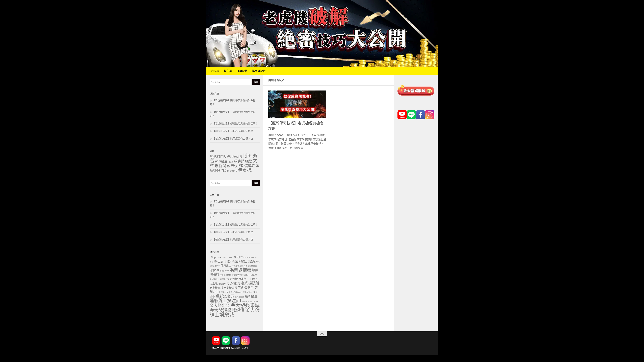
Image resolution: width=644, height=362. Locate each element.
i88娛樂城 (231, 261)
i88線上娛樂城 (247, 261)
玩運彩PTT (224, 279)
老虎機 (215, 71)
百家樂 (225, 170)
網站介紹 (233, 171)
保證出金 (226, 265)
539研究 (238, 257)
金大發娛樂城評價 (227, 310)
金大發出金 (220, 306)
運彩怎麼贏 (239, 297)
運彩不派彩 (247, 292)
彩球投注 (221, 161)
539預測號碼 (248, 258)
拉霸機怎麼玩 (225, 275)
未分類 (237, 166)
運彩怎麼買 (225, 296)
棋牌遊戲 (242, 71)
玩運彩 (215, 170)
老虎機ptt (222, 284)
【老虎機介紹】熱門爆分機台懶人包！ (234, 138)
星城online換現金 (250, 275)
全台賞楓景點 (237, 266)
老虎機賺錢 (216, 288)
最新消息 (222, 166)
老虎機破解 (250, 283)
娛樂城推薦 (240, 270)
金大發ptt (254, 302)
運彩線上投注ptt (225, 301)
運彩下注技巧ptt (235, 292)
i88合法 (218, 261)
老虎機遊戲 (230, 288)
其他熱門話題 (220, 157)
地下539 (215, 270)
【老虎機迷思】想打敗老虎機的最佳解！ (235, 123)
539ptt (213, 257)
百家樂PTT (245, 279)
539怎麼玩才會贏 (225, 258)
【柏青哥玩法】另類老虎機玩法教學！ (234, 131)
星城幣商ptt (214, 279)
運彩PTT (224, 292)
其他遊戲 (236, 157)
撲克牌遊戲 (258, 71)
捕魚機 (228, 71)
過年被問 (245, 302)
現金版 (234, 279)
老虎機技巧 (233, 283)
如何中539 (224, 271)
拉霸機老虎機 (237, 275)
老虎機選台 (246, 288)
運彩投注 (251, 296)
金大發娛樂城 (245, 305)
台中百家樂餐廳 (250, 266)
